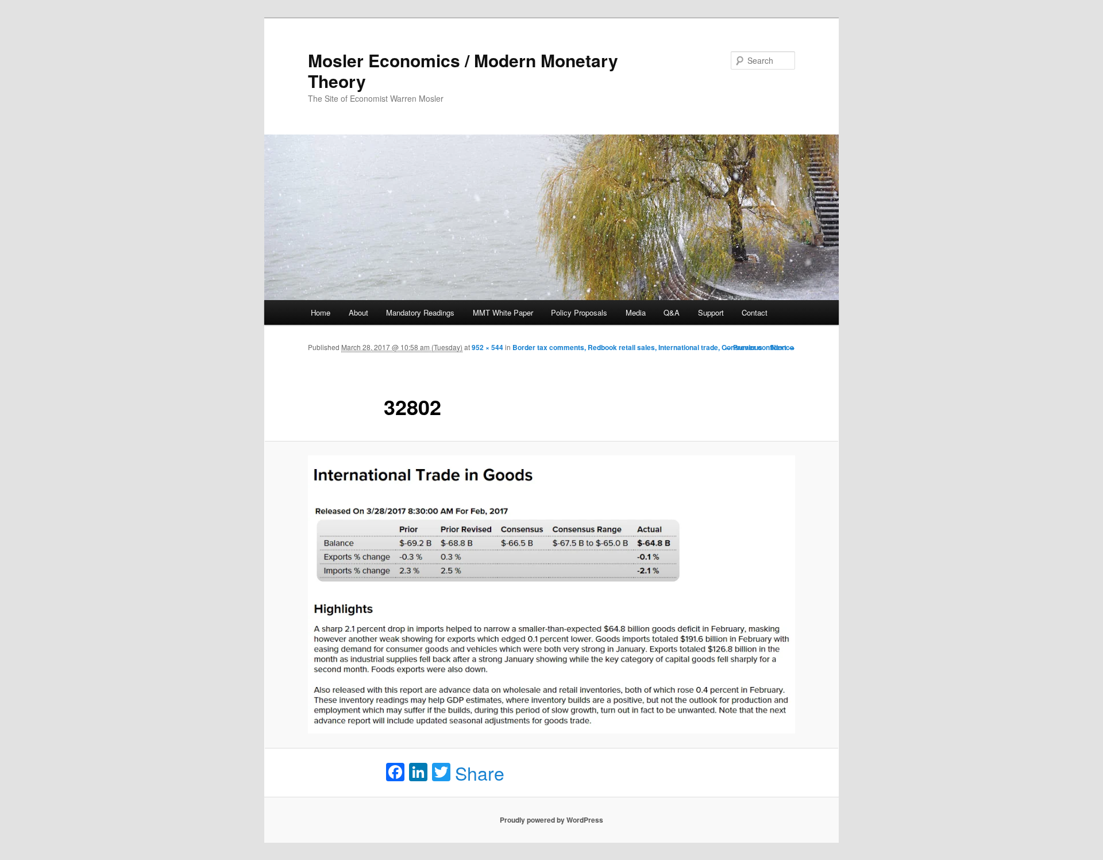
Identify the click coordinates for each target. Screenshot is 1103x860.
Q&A (672, 312)
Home (320, 312)
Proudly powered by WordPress (551, 820)
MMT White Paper (503, 312)
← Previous (743, 347)
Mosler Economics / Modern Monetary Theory (463, 70)
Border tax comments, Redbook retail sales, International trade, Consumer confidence (653, 347)
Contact (755, 312)
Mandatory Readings (420, 312)
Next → (783, 347)
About (358, 312)
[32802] (551, 594)
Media (636, 312)
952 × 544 (487, 347)
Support (711, 312)
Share (479, 772)
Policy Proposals (579, 312)
